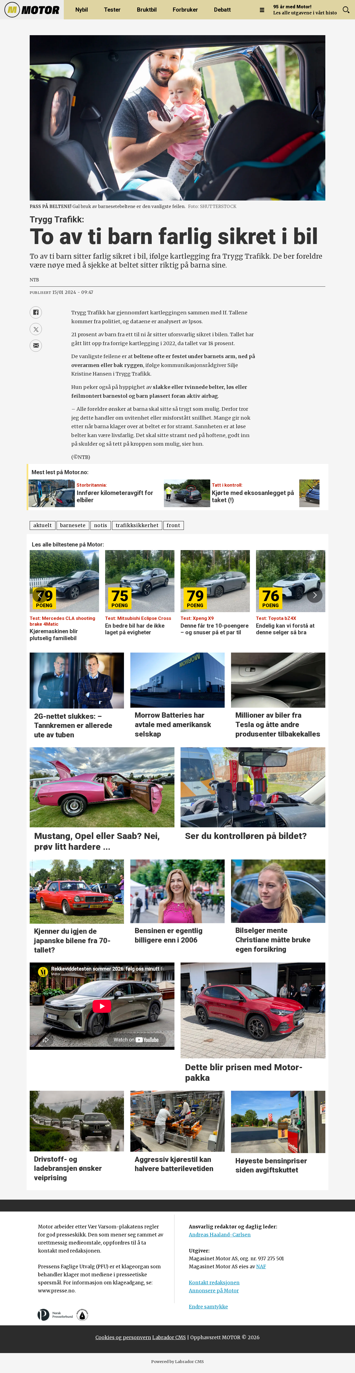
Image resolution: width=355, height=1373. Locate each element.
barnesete (73, 525)
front (173, 525)
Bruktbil (147, 9)
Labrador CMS (169, 1337)
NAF (261, 1267)
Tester (112, 9)
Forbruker (185, 9)
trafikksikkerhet (137, 525)
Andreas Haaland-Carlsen (220, 1235)
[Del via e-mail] (36, 346)
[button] (309, 490)
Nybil (81, 9)
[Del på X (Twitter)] (36, 329)
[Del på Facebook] (36, 312)
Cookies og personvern (123, 1337)
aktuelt (42, 525)
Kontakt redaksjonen (214, 1283)
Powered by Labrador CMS (177, 1361)
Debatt (222, 9)
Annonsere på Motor (214, 1291)
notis (100, 525)
